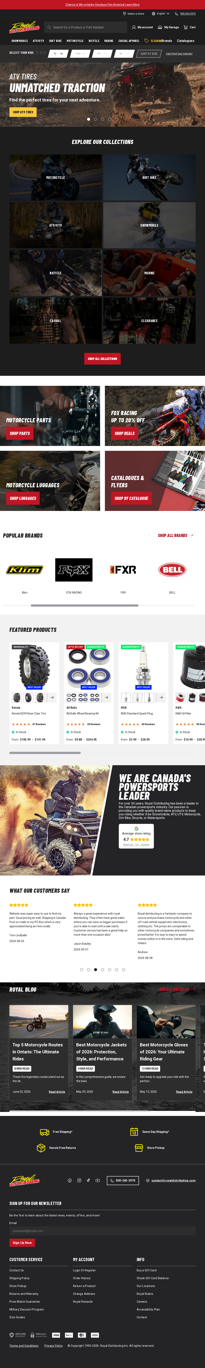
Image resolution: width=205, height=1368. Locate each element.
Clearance (149, 320)
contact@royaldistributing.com (174, 1180)
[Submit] (48, 27)
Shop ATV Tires (23, 112)
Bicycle (55, 273)
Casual (55, 320)
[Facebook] (69, 1180)
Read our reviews (136, 844)
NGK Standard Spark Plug (137, 713)
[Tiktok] (88, 1180)
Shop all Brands (172, 535)
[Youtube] (97, 1180)
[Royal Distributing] (24, 27)
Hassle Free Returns (62, 1147)
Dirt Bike (149, 177)
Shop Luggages (23, 498)
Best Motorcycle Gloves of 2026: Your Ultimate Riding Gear (164, 1051)
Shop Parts (20, 433)
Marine (149, 273)
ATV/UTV (55, 225)
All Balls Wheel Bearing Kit (82, 713)
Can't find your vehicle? (179, 53)
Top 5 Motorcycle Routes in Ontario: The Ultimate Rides (38, 1051)
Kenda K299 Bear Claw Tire (29, 713)
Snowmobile (149, 225)
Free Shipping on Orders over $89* (102, 4)
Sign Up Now (22, 1243)
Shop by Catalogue (131, 498)
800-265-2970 (125, 1180)
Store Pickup (155, 1147)
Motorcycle (55, 177)
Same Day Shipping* (155, 1131)
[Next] (52, 697)
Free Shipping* (62, 1131)
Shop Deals (125, 433)
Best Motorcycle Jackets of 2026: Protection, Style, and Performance (101, 1051)
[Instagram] (79, 1180)
